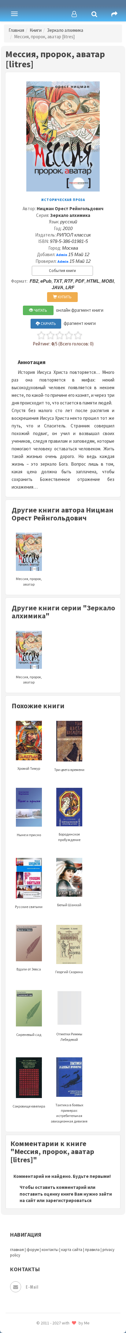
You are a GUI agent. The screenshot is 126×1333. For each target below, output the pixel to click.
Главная (16, 30)
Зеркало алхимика (65, 30)
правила (92, 1249)
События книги (62, 270)
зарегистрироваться (68, 1200)
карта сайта (71, 1249)
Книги (36, 30)
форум (33, 1249)
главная (17, 1249)
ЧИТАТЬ (40, 310)
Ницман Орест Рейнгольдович (70, 208)
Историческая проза (63, 200)
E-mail (32, 1286)
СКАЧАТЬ (48, 323)
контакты (50, 1249)
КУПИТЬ (64, 297)
